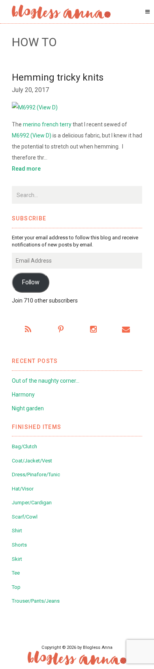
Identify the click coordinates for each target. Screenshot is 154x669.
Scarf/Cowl (25, 517)
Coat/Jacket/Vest (32, 461)
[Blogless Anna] (61, 12)
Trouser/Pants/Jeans (36, 601)
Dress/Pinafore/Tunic (36, 474)
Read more (26, 168)
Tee (16, 573)
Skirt (17, 559)
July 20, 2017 (30, 90)
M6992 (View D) (32, 135)
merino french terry (47, 124)
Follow (30, 282)
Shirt (17, 531)
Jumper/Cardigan (32, 503)
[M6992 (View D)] (77, 107)
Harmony (23, 394)
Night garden (28, 408)
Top (16, 587)
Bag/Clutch (24, 446)
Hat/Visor (23, 489)
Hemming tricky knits (57, 77)
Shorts (19, 545)
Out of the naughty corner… (45, 381)
